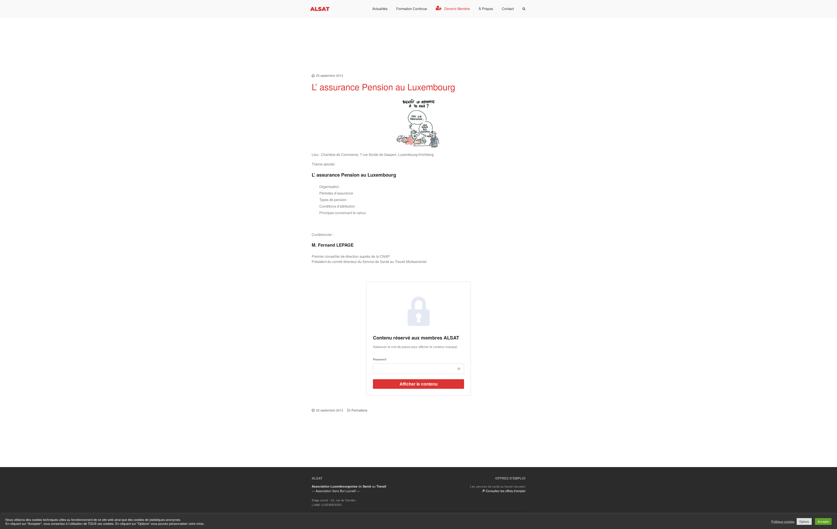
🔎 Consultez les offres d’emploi (503, 491)
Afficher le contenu (419, 384)
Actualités (380, 8)
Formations (359, 410)
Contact (508, 8)
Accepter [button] (823, 521)
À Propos (486, 8)
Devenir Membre (457, 8)
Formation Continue (411, 8)
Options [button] (804, 521)
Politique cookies (782, 522)
